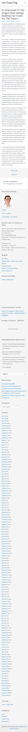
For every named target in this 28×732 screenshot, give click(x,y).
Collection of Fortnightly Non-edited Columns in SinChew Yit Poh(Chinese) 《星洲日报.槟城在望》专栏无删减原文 (14, 313)
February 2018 (5, 425)
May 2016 (4, 476)
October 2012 (5, 579)
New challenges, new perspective (10, 217)
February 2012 (5, 599)
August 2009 (5, 671)
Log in (3, 714)
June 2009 (4, 676)
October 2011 (5, 608)
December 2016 (5, 459)
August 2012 (5, 584)
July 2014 (4, 529)
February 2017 (5, 454)
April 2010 (4, 652)
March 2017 (4, 452)
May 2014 (4, 534)
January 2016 (5, 486)
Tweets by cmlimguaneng (8, 279)
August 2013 (5, 555)
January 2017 (5, 457)
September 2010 (5, 640)
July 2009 (4, 673)
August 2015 (5, 498)
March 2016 (4, 481)
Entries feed (4, 716)
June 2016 (4, 474)
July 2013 (4, 558)
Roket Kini (4, 263)
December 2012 (5, 575)
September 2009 (5, 668)
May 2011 (4, 620)
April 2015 (4, 507)
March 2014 (4, 538)
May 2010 (4, 649)
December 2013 (5, 546)
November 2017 (5, 433)
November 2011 (5, 606)
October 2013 (5, 551)
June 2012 (4, 589)
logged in (11, 183)
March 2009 (4, 683)
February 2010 (5, 656)
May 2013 (4, 563)
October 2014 (5, 522)
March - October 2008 (7, 704)
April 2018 (4, 421)
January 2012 (5, 601)
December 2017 (5, 430)
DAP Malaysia (5, 258)
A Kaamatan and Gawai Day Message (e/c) (11, 388)
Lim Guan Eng (9, 2)
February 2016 (5, 483)
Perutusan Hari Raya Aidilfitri (8, 383)
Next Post (14, 174)
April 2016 (4, 478)
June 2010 (4, 647)
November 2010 (5, 635)
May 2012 (4, 591)
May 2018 (4, 418)
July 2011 (4, 615)
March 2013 (4, 567)
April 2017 (4, 449)
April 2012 (4, 594)
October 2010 (5, 637)
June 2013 (4, 560)
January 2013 (5, 572)
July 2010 (4, 644)
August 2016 (5, 469)
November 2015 (5, 490)
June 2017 (4, 445)
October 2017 (5, 435)
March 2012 (4, 596)
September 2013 (5, 553)
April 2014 (4, 536)
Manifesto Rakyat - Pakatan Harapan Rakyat (12, 261)
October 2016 (5, 464)
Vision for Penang (6, 213)
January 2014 (5, 543)
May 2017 (4, 447)
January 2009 (5, 688)
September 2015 (5, 495)
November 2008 (5, 692)
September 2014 (5, 524)
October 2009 (5, 666)
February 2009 (5, 685)
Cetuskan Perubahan (6, 266)
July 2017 (4, 442)
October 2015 (5, 493)
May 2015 (4, 505)
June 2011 (4, 618)
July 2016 (4, 471)
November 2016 (5, 461)
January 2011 (5, 630)
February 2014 (5, 541)
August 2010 (5, 642)
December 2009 (5, 661)
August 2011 (5, 613)
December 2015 (5, 488)
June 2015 (4, 502)
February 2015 (5, 512)
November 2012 (5, 577)
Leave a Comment (6, 21)
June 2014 (4, 531)
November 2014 (5, 519)
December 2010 (5, 632)
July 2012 (4, 587)
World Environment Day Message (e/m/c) (11, 386)
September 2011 (5, 611)
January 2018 (5, 428)
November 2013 (5, 548)
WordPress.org (5, 721)
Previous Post (14, 170)
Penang (13, 21)
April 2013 (4, 565)
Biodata (4, 210)
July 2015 (4, 500)
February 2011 (5, 628)
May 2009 (4, 678)
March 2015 (4, 510)
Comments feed (5, 719)
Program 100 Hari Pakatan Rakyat (10, 268)
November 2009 (5, 664)
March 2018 (4, 423)
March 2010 (4, 654)
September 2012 (5, 582)
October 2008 (5, 695)
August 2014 (5, 526)
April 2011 (4, 623)
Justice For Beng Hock (7, 270)
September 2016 (5, 466)
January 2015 (5, 514)
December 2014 (5, 517)
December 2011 (5, 603)
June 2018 (4, 416)
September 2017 (5, 437)
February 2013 (5, 570)
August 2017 (5, 440)
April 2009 (4, 680)
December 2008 (5, 690)
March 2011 (4, 625)
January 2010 (5, 659)
